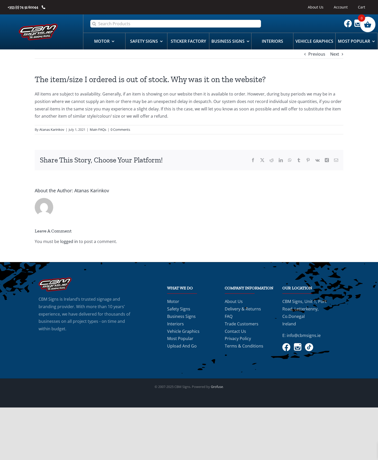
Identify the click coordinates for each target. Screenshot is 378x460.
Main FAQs (98, 129)
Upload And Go (182, 346)
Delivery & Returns (243, 309)
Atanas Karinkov (51, 129)
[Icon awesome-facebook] (349, 21)
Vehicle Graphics (183, 331)
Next (334, 54)
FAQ (228, 316)
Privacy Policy (238, 338)
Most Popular (180, 338)
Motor (173, 301)
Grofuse (217, 386)
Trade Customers (241, 324)
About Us (234, 301)
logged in (69, 241)
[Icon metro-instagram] (359, 21)
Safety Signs (178, 309)
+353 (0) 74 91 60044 (23, 7)
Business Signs (181, 316)
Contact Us (235, 331)
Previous (316, 54)
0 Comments (120, 129)
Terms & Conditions (244, 346)
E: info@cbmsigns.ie (301, 335)
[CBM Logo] (38, 26)
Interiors (175, 324)
